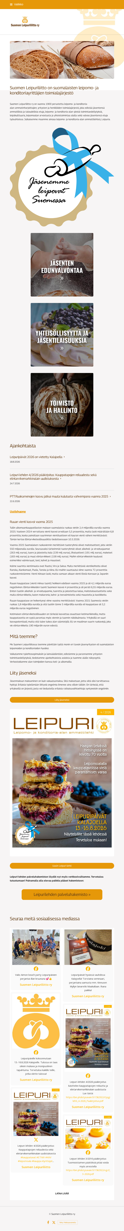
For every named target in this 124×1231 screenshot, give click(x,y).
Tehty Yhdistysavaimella (67, 1222)
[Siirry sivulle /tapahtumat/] (62, 335)
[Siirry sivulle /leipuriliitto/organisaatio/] (62, 405)
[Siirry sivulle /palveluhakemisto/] (62, 894)
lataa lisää (62, 1193)
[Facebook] (48, 1222)
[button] (36, 959)
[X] (54, 1222)
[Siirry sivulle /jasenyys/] (62, 265)
